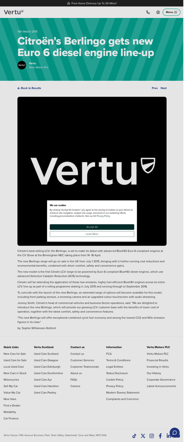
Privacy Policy (103, 215)
